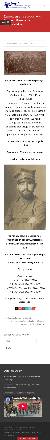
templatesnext (9, 435)
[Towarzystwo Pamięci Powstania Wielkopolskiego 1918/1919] (17, 5)
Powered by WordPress (12, 432)
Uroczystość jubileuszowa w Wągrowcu (19, 393)
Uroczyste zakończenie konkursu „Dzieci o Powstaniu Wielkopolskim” (27, 322)
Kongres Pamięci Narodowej (18, 318)
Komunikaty (29, 43)
